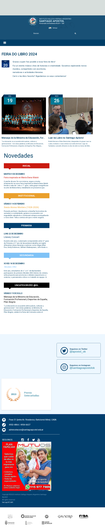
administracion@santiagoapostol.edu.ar (26, 430)
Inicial (27, 165)
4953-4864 (14, 424)
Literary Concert (11, 237)
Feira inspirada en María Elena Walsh (21, 177)
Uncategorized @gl (27, 285)
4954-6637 (25, 424)
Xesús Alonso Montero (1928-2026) (21, 207)
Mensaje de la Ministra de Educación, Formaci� (24, 137)
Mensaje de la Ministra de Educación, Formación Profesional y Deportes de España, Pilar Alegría (26, 299)
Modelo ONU (10, 267)
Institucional (26, 195)
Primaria (26, 225)
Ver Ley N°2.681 (7, 502)
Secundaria (27, 255)
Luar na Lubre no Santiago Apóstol (66, 137)
